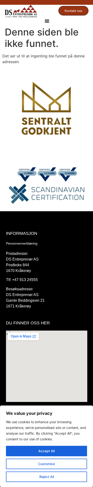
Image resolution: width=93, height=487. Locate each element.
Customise (46, 464)
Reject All (46, 477)
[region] (46, 446)
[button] (47, 21)
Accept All (46, 451)
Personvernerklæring (21, 243)
